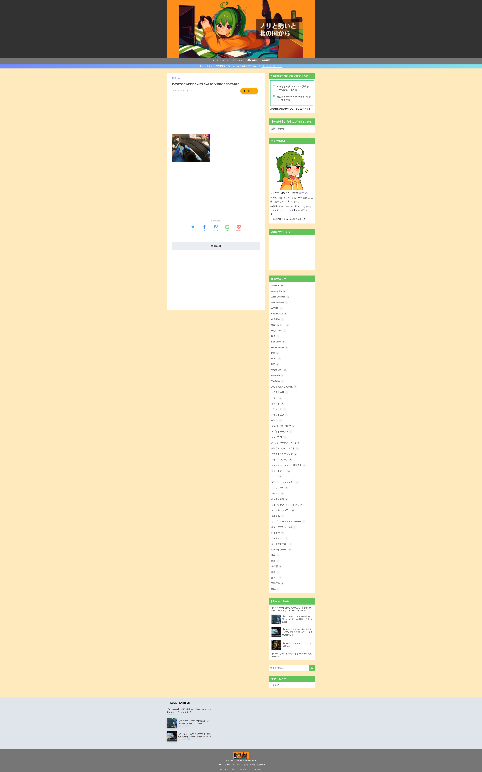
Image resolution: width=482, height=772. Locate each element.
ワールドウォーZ (281, 549)
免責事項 (266, 60)
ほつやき (303, 193)
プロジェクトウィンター (284, 482)
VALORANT (278, 370)
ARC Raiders (279, 302)
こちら (290, 210)
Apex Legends (280, 297)
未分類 (276, 566)
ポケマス (277, 493)
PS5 (274, 353)
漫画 (274, 572)
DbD (274, 336)
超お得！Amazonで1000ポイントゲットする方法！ (294, 98)
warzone (277, 375)
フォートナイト (280, 471)
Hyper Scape (279, 347)
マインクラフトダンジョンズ (286, 505)
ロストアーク (279, 538)
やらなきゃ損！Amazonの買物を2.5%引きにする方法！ (293, 88)
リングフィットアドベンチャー (287, 521)
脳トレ (276, 578)
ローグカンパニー (281, 544)
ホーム (215, 60)
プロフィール (279, 488)
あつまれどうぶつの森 (283, 387)
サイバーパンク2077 (282, 426)
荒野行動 (277, 583)
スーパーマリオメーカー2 (285, 443)
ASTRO (276, 308)
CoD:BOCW (278, 314)
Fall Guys (277, 342)
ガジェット (237, 60)
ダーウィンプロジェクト (284, 448)
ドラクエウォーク (281, 460)
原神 (275, 555)
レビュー (277, 533)
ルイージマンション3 (283, 527)
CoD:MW (277, 319)
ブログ (276, 476)
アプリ (276, 398)
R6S (275, 364)
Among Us (278, 291)
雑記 (275, 589)
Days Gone (278, 330)
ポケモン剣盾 (279, 499)
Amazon (277, 285)
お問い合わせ (252, 60)
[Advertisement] (216, 114)
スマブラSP (278, 437)
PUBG (275, 358)
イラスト (277, 403)
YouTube (277, 381)
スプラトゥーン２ (281, 431)
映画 (275, 561)
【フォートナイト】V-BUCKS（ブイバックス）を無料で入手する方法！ (230, 66)
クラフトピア (279, 415)
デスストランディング (283, 454)
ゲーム (225, 60)
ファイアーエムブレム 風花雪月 (288, 465)
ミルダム (277, 516)
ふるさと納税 (279, 392)
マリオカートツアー (282, 510)
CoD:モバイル (279, 325)
